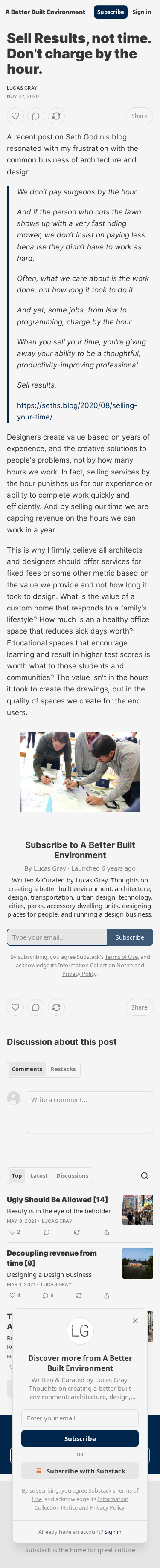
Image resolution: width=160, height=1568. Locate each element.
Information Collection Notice (95, 965)
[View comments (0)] (35, 115)
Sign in (142, 12)
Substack (38, 1550)
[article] (80, 1216)
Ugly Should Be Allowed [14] (57, 1199)
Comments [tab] (27, 1069)
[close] (135, 1321)
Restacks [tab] (63, 1069)
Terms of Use (121, 956)
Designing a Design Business (49, 1274)
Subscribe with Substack (86, 1471)
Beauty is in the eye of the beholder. (59, 1210)
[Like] (15, 115)
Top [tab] (17, 1176)
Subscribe (110, 12)
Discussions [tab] (72, 1176)
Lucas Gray (22, 88)
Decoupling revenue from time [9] (52, 1258)
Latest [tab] (39, 1176)
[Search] (144, 1175)
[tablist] (44, 1069)
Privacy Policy (107, 1507)
